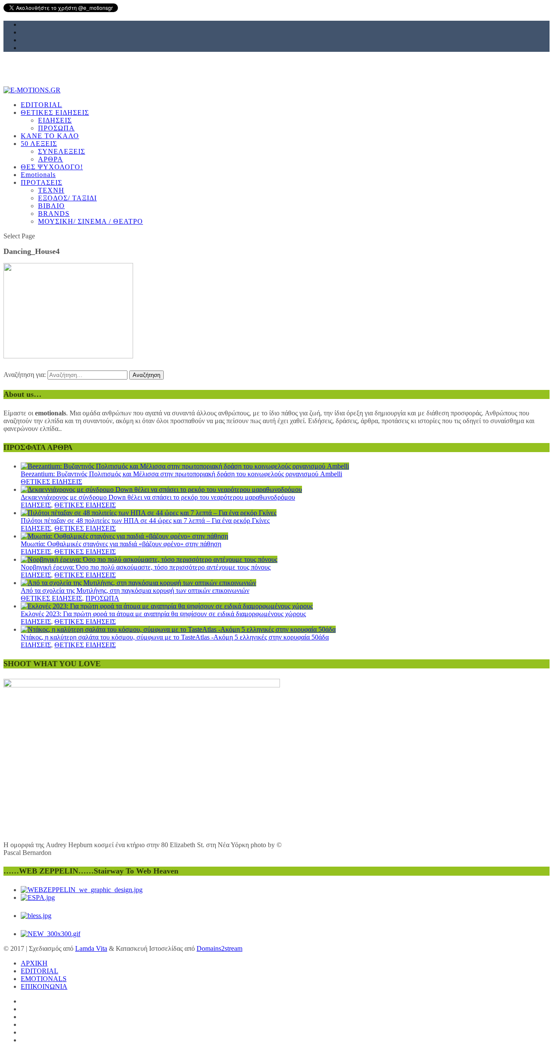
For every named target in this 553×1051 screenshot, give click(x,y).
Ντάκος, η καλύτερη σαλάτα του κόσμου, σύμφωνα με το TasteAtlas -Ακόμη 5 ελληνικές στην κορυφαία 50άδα (175, 637)
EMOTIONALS (44, 978)
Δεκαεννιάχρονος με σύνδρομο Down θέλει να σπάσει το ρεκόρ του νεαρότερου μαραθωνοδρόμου (158, 497)
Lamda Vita (91, 948)
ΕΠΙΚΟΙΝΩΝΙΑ (44, 986)
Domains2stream (219, 948)
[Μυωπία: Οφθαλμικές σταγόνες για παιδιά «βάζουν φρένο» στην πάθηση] (124, 536)
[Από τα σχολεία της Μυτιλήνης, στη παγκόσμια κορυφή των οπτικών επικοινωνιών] (138, 582)
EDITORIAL (39, 971)
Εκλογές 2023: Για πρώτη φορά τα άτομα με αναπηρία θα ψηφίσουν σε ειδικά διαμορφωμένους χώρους (163, 613)
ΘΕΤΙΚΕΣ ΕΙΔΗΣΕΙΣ (51, 481)
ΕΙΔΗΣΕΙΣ (36, 505)
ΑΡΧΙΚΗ (34, 963)
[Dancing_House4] (68, 356)
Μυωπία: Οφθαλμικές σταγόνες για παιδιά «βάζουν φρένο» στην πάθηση (121, 544)
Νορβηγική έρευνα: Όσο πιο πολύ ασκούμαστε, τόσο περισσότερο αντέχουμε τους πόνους (145, 567)
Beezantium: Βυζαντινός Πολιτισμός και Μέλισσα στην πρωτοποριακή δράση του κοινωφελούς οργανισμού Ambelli (181, 474)
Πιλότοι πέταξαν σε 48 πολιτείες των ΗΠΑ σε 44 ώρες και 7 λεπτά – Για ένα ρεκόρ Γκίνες (145, 520)
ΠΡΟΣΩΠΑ (102, 598)
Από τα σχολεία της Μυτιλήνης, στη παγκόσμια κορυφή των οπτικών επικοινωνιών (135, 590)
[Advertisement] (262, 149)
